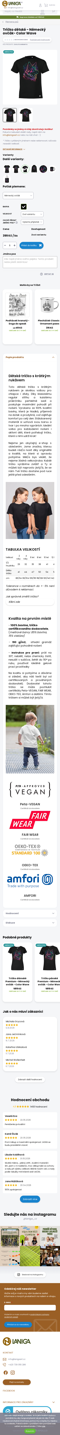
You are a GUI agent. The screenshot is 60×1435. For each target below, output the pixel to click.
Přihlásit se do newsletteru (18, 1324)
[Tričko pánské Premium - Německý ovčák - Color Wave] (16, 169)
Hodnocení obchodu (30, 1099)
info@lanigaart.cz (11, 135)
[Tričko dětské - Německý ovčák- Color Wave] (25, 169)
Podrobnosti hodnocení (40, 40)
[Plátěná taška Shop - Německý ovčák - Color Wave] (7, 178)
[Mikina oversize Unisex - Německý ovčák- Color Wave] (34, 169)
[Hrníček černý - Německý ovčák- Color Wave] (52, 169)
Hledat (53, 11)
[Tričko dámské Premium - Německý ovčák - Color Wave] (7, 169)
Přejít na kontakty (16, 1382)
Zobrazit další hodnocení (30, 1079)
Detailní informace (12, 149)
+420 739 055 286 (17, 1364)
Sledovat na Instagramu (32, 1274)
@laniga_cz (30, 1218)
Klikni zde (14, 602)
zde (43, 1426)
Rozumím (30, 1431)
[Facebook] (5, 1372)
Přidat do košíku (29, 245)
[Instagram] (12, 1372)
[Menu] (42, 12)
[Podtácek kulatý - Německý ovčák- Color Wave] (43, 169)
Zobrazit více (30, 1199)
